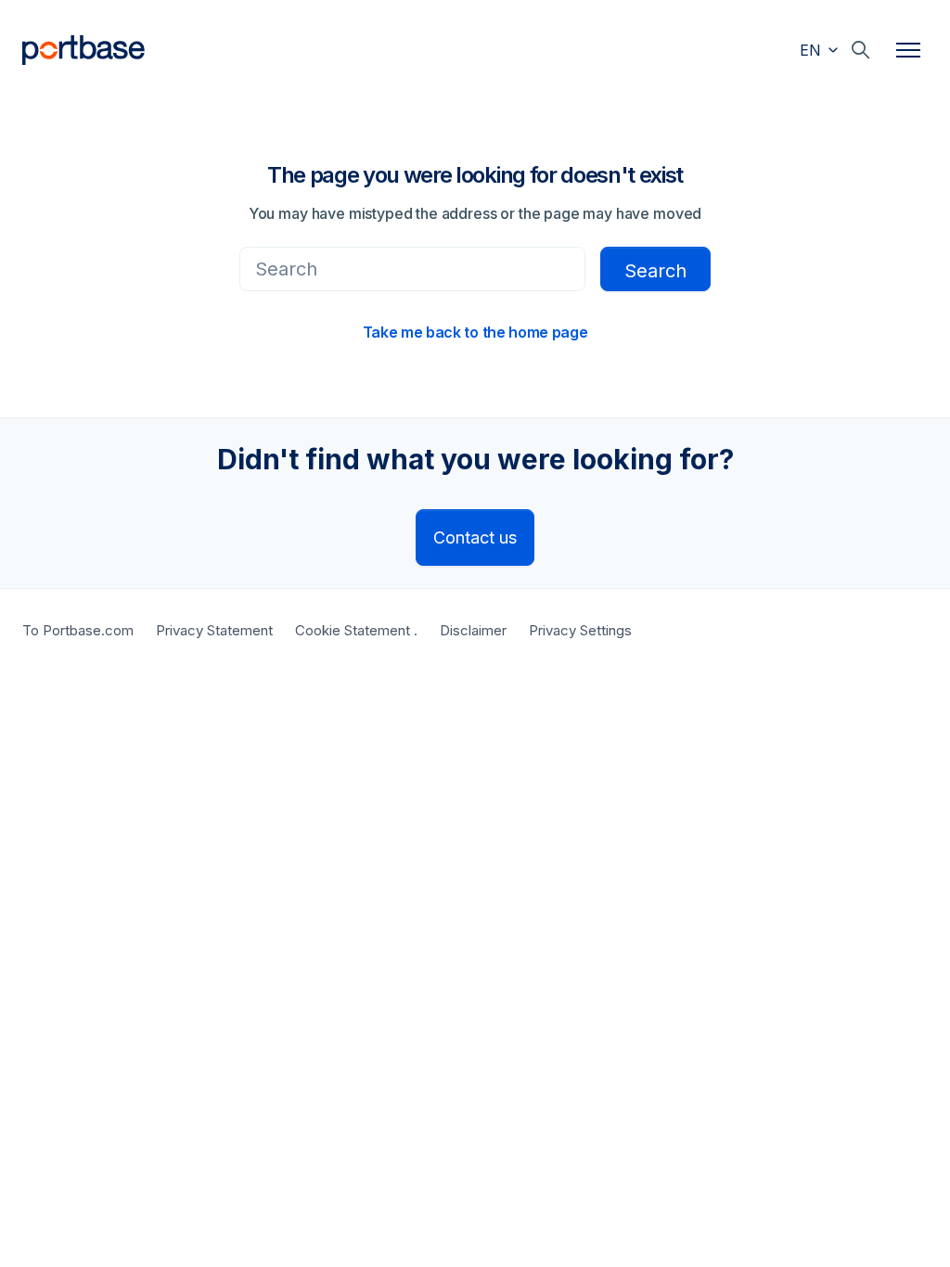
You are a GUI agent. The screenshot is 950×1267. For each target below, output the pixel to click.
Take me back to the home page (475, 332)
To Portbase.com (78, 630)
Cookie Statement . (356, 630)
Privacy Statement (214, 630)
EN (813, 50)
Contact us (475, 537)
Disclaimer (473, 630)
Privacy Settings (580, 630)
